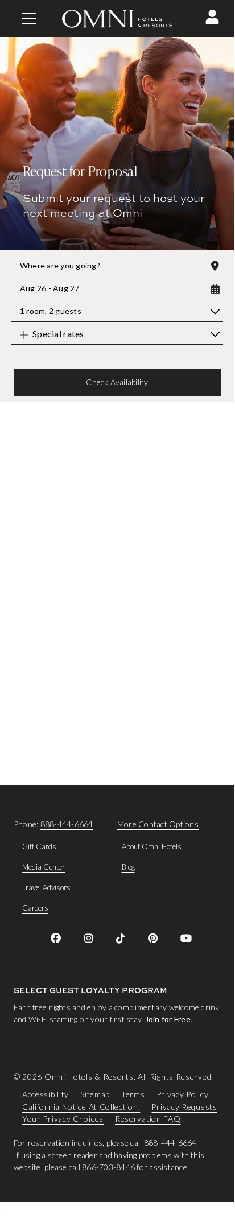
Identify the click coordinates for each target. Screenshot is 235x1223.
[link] (56, 938)
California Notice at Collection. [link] (81, 1107)
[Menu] (29, 18)
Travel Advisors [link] (46, 887)
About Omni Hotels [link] (152, 846)
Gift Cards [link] (39, 846)
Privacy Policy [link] (182, 1095)
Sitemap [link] (95, 1095)
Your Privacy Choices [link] (63, 1119)
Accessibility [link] (45, 1095)
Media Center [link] (43, 866)
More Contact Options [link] (158, 824)
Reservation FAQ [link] (148, 1119)
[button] (212, 17)
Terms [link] (133, 1095)
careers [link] (35, 907)
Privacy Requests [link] (184, 1107)
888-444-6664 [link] (66, 824)
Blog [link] (128, 866)
